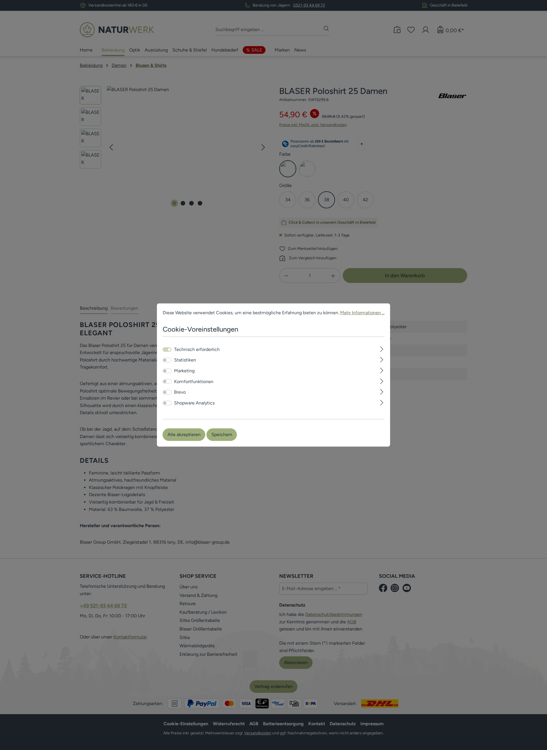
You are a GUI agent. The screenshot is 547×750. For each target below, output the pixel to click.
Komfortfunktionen (193, 381)
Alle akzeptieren (184, 434)
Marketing (184, 370)
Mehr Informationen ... (362, 312)
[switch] (167, 360)
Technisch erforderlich (197, 349)
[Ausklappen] (381, 348)
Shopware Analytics (194, 403)
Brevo (180, 392)
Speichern (221, 434)
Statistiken (185, 360)
